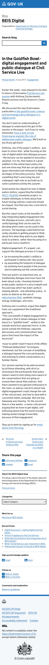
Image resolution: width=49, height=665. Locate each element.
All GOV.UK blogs (11, 608)
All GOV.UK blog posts (14, 612)
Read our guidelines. (11, 589)
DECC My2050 (10, 195)
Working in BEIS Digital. (12, 517)
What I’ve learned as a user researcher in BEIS (25, 543)
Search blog (9, 37)
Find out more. (8, 488)
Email (30, 464)
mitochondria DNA (12, 297)
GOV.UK (32, 612)
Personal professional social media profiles (14, 442)
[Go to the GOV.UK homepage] (12, 4)
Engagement (33, 80)
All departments (10, 616)
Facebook (32, 460)
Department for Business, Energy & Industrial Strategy (31, 27)
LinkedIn (9, 464)
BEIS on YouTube (12, 577)
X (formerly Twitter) (13, 460)
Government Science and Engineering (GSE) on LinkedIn (34, 443)
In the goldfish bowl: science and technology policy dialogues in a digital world (23, 114)
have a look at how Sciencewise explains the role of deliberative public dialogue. (19, 136)
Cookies (34, 620)
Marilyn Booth (8, 80)
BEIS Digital (13, 20)
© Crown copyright (24, 658)
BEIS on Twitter (12, 574)
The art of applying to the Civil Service (22, 535)
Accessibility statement (14, 620)
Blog (5, 16)
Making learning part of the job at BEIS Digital (25, 546)
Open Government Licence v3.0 (19, 633)
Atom (30, 560)
